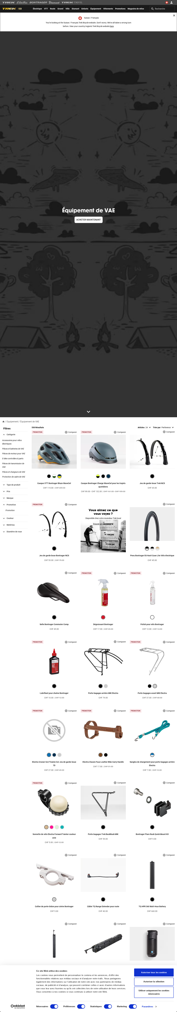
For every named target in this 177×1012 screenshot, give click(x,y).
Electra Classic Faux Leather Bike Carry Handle (103, 762)
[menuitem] (37, 8)
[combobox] (162, 8)
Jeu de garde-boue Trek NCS (152, 483)
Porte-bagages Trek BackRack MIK (103, 834)
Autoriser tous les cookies (154, 972)
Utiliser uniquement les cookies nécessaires (154, 992)
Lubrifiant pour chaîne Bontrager (54, 693)
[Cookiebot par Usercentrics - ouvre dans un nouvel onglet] (18, 1007)
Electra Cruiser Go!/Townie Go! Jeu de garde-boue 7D (54, 764)
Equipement (12, 421)
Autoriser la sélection (153, 981)
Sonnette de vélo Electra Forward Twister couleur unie (54, 836)
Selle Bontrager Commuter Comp (54, 624)
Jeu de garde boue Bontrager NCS (54, 555)
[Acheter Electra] (22, 2)
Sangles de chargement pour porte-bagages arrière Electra (152, 764)
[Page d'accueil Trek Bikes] (8, 2)
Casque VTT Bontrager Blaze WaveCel (54, 483)
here (112, 26)
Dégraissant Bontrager (103, 624)
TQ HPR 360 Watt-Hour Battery (152, 906)
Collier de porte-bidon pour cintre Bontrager (54, 906)
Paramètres (147, 1006)
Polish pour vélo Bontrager (152, 624)
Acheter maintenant (88, 219)
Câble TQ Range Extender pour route (103, 906)
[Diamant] (54, 2)
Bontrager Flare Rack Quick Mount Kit (152, 834)
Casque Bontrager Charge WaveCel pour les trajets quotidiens (103, 485)
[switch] (81, 1006)
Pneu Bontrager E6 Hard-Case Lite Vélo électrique (152, 555)
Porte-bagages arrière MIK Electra (103, 693)
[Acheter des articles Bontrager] (38, 2)
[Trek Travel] (72, 2)
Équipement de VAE (29, 421)
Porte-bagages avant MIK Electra (152, 693)
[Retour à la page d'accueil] (3, 421)
